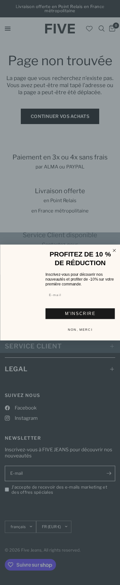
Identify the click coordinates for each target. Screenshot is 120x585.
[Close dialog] (114, 252)
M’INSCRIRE (80, 311)
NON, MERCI (80, 327)
